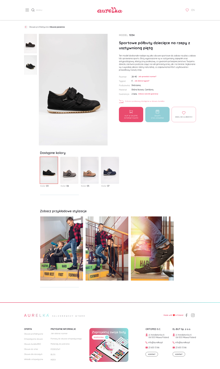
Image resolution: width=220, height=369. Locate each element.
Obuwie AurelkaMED (32, 344)
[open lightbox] (30, 43)
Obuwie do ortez (31, 349)
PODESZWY (55, 349)
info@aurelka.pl (155, 342)
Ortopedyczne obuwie (33, 339)
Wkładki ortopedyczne (33, 359)
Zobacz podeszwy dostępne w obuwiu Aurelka (144, 101)
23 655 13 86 (153, 347)
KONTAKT (151, 354)
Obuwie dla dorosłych (33, 354)
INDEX (53, 360)
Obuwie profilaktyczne (33, 334)
